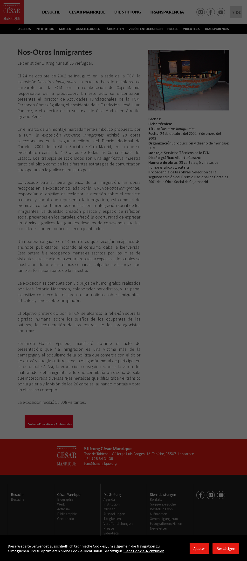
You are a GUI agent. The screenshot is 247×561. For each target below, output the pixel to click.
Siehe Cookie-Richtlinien (144, 550)
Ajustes (199, 548)
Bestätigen (226, 548)
